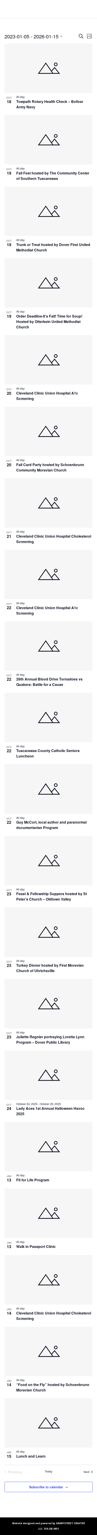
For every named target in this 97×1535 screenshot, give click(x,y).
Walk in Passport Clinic (36, 1246)
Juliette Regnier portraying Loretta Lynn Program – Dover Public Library (50, 1039)
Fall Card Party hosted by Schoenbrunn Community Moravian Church (50, 467)
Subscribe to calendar (46, 1487)
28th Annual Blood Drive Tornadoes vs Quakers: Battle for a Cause (49, 681)
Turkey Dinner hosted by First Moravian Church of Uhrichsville (50, 968)
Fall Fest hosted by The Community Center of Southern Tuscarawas (52, 175)
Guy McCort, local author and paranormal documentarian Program (51, 825)
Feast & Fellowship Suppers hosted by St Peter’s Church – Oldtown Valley (51, 896)
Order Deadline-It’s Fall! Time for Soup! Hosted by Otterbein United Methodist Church (49, 322)
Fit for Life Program (32, 1179)
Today (48, 1471)
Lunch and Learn (31, 1456)
